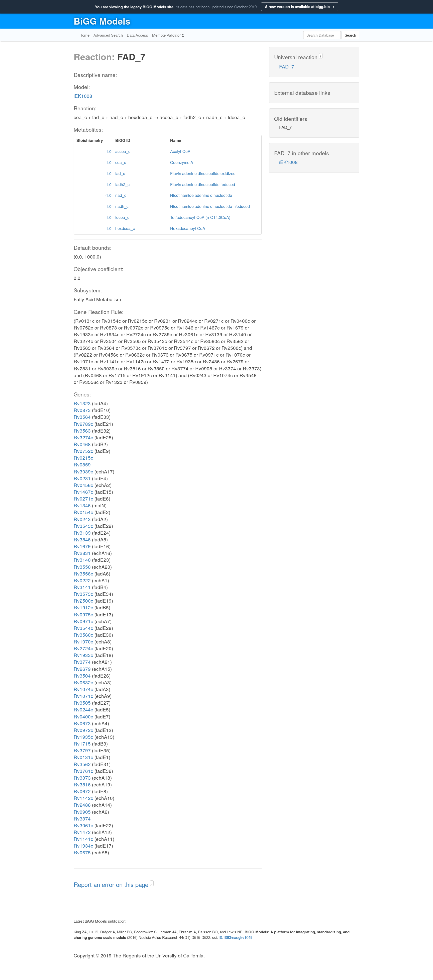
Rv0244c (83, 709)
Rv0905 (82, 811)
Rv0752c (83, 450)
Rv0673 (82, 723)
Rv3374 (82, 818)
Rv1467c (83, 491)
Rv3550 (82, 566)
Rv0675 (82, 852)
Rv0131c (83, 757)
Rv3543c (83, 525)
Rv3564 (82, 416)
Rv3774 (82, 661)
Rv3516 (82, 784)
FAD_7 (286, 66)
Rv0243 (82, 519)
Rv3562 (82, 764)
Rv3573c (83, 593)
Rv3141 (82, 587)
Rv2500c (83, 600)
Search (350, 35)
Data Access (137, 35)
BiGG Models (102, 20)
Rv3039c (83, 471)
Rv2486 (82, 804)
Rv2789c (83, 423)
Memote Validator (167, 35)
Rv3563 (82, 430)
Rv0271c (83, 498)
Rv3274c (83, 437)
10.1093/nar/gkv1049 (235, 937)
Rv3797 (82, 750)
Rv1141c (83, 838)
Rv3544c (83, 627)
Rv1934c (83, 845)
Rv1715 (82, 743)
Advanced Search (108, 35)
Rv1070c (83, 641)
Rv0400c (83, 716)
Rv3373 (82, 777)
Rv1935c (83, 736)
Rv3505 (82, 702)
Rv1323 (82, 403)
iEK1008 (83, 95)
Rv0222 (82, 580)
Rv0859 (82, 464)
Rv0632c (83, 682)
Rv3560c (83, 634)
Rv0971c (83, 621)
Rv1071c (83, 695)
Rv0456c (83, 484)
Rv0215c (83, 457)
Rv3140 (82, 559)
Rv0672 (82, 791)
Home (84, 35)
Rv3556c (83, 573)
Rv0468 (82, 444)
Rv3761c (83, 770)
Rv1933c (83, 654)
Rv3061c (83, 825)
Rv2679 (82, 668)
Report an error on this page (112, 884)
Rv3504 (82, 675)
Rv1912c (83, 607)
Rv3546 (82, 539)
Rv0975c (83, 614)
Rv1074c (83, 689)
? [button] (152, 883)
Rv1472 (82, 832)
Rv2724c (83, 648)
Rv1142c (83, 797)
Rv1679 (82, 546)
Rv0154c (83, 512)
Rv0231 (82, 478)
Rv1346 (82, 505)
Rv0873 (82, 409)
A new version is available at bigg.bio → (300, 6)
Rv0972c (83, 729)
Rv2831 (82, 552)
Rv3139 (82, 532)
